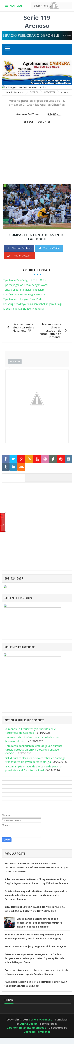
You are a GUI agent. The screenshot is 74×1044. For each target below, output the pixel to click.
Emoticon (15, 361)
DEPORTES (44, 121)
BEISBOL (29, 121)
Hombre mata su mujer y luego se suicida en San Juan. (35, 946)
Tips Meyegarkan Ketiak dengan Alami (25, 285)
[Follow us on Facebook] (6, 459)
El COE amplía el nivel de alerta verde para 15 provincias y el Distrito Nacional (33, 768)
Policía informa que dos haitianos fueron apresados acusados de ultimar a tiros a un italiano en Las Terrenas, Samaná (35, 895)
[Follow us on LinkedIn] (13, 467)
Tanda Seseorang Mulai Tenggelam (24, 289)
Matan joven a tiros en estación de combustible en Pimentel (50, 330)
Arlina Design (29, 1023)
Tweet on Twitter (51, 248)
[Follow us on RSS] (29, 459)
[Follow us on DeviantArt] (53, 459)
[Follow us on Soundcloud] (21, 467)
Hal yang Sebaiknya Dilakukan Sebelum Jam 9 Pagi (32, 304)
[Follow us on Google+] (21, 459)
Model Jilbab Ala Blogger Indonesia (23, 308)
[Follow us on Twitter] (13, 459)
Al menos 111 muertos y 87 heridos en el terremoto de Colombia (30, 730)
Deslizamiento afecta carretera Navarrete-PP (23, 327)
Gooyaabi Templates (37, 1031)
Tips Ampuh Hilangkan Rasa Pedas (23, 299)
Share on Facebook (22, 248)
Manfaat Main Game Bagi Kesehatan (24, 294)
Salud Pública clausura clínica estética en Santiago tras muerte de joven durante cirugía (35, 759)
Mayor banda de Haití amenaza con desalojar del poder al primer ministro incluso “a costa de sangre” (39, 922)
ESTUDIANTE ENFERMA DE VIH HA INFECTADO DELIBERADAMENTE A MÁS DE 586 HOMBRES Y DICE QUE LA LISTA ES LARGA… (36, 867)
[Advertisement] (33, 157)
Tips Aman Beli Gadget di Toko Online (25, 280)
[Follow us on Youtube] (37, 459)
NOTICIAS (16, 5)
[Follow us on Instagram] (69, 459)
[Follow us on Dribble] (45, 459)
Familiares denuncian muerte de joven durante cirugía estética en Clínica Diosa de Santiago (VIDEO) (34, 749)
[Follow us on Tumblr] (6, 467)
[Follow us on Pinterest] (61, 459)
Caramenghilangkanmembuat (26, 1027)
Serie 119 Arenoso (37, 21)
